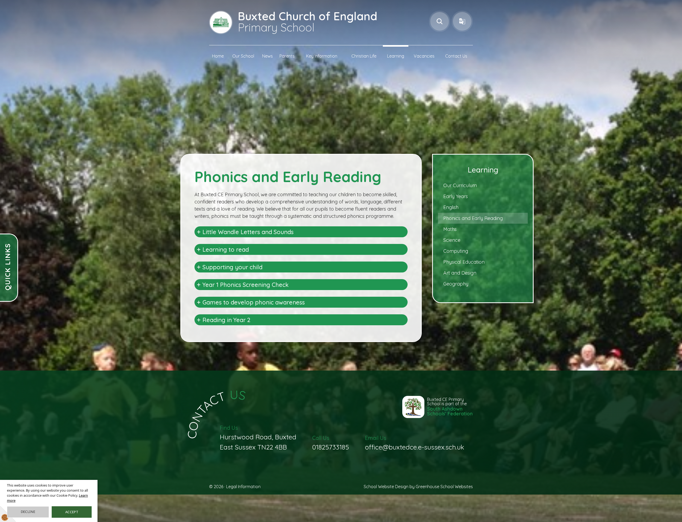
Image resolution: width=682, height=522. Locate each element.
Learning (395, 56)
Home (218, 56)
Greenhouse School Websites (444, 486)
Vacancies (424, 56)
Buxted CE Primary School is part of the (450, 407)
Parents (287, 56)
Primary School (307, 21)
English (450, 207)
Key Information (321, 56)
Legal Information (243, 486)
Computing (455, 251)
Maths (450, 229)
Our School (243, 56)
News (267, 56)
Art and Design (459, 273)
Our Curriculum (460, 185)
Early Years (455, 196)
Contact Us (456, 56)
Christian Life (363, 56)
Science (451, 240)
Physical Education (464, 262)
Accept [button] (71, 511)
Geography (455, 284)
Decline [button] (28, 511)
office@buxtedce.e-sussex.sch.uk (414, 443)
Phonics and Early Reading (473, 218)
